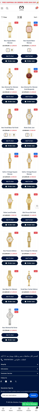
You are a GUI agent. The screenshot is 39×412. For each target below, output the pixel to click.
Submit (33, 395)
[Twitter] (15, 381)
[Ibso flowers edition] (10, 240)
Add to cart (10, 56)
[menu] (2, 8)
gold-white (8, 50)
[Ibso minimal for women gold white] (10, 76)
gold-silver (27, 135)
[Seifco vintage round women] (29, 161)
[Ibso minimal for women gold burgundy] (29, 76)
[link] (11, 409)
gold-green (12, 50)
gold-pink (29, 50)
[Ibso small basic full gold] (10, 117)
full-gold (10, 135)
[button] (18, 17)
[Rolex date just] (29, 117)
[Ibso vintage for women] (29, 240)
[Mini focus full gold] (29, 201)
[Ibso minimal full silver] (10, 317)
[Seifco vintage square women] (10, 161)
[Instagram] (6, 381)
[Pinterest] (11, 381)
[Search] (7, 8)
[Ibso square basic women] (10, 30)
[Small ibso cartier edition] (29, 278)
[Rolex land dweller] (10, 201)
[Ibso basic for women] (10, 278)
